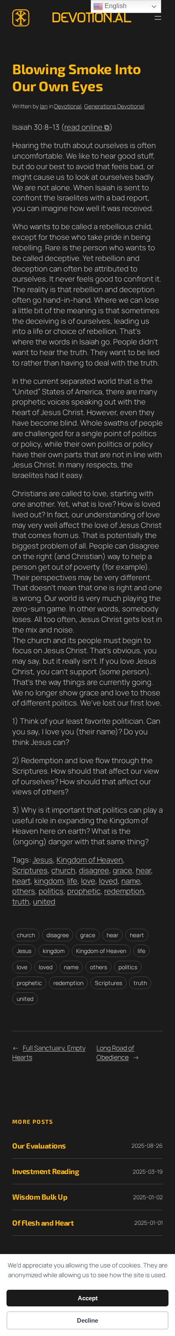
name (130, 881)
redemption (124, 891)
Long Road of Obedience (115, 1052)
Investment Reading (45, 1171)
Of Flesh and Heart (43, 1222)
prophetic (84, 891)
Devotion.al (91, 17)
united (44, 901)
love (88, 881)
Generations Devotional (114, 106)
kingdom (48, 881)
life (72, 881)
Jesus (43, 859)
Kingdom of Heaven (90, 859)
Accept (88, 1298)
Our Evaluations (39, 1145)
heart (21, 881)
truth (20, 901)
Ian (44, 106)
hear (143, 870)
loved (108, 881)
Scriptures (30, 870)
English (115, 5)
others (23, 891)
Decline (87, 1320)
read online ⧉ (86, 127)
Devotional (67, 106)
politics (51, 891)
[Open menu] (158, 18)
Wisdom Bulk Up (39, 1196)
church (63, 870)
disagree (94, 870)
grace (122, 870)
